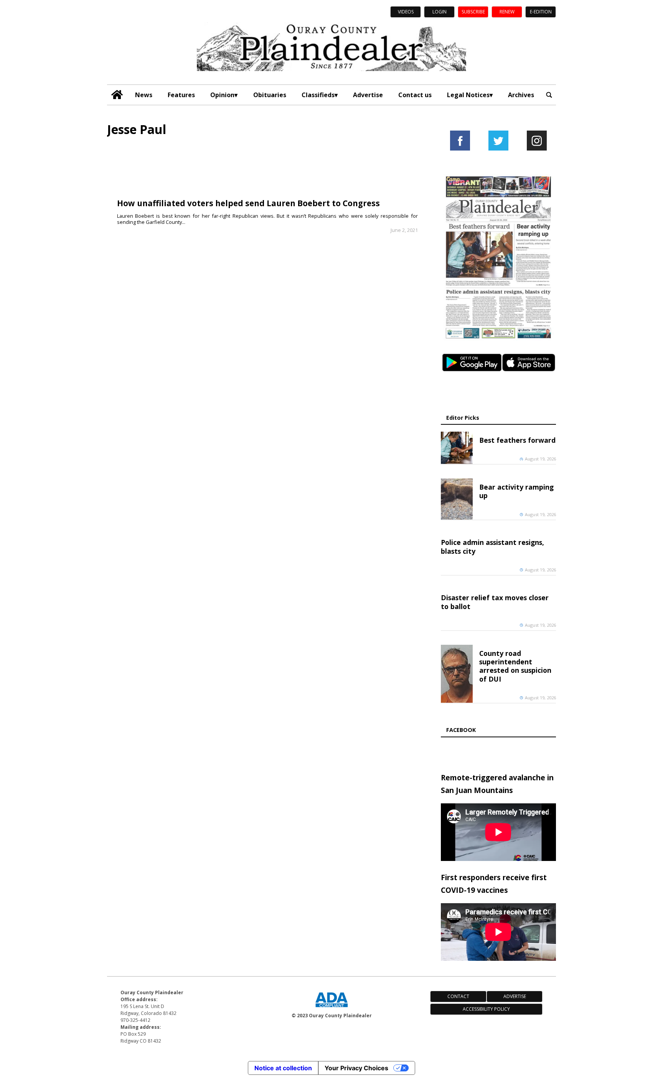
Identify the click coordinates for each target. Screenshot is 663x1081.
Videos (406, 11)
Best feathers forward (517, 440)
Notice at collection (283, 1068)
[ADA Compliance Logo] (331, 1008)
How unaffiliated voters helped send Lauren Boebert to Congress (248, 203)
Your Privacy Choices (356, 1068)
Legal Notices (468, 95)
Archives (521, 95)
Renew (507, 11)
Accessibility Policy (486, 1009)
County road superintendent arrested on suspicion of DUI (515, 666)
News (143, 95)
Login (439, 11)
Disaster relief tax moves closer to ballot (495, 602)
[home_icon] (117, 94)
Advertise (368, 95)
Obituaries (269, 95)
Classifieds (318, 95)
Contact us (415, 95)
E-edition (541, 11)
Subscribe (473, 11)
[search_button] (549, 95)
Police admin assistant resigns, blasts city (492, 546)
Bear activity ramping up (516, 491)
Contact (458, 996)
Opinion (222, 95)
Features (181, 95)
